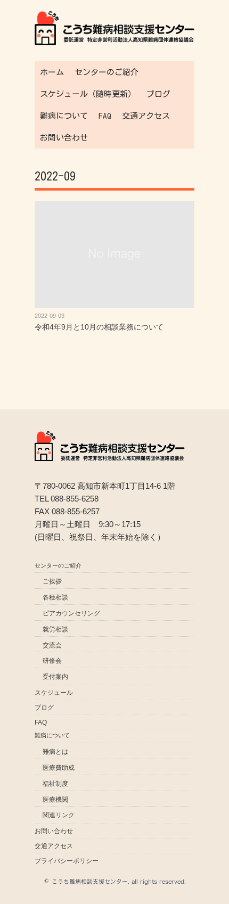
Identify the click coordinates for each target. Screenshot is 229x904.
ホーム (52, 72)
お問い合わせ (64, 138)
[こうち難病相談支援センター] (114, 17)
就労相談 (55, 629)
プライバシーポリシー (67, 861)
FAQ (105, 116)
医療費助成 (59, 767)
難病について (64, 116)
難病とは (55, 751)
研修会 (52, 660)
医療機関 (55, 799)
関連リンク (59, 815)
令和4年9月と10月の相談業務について (99, 327)
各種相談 (55, 597)
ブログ (158, 94)
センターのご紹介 (106, 72)
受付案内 (55, 676)
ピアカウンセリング (71, 613)
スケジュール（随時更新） (88, 94)
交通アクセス (146, 116)
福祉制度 (55, 783)
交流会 (52, 645)
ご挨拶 (52, 581)
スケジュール (54, 692)
